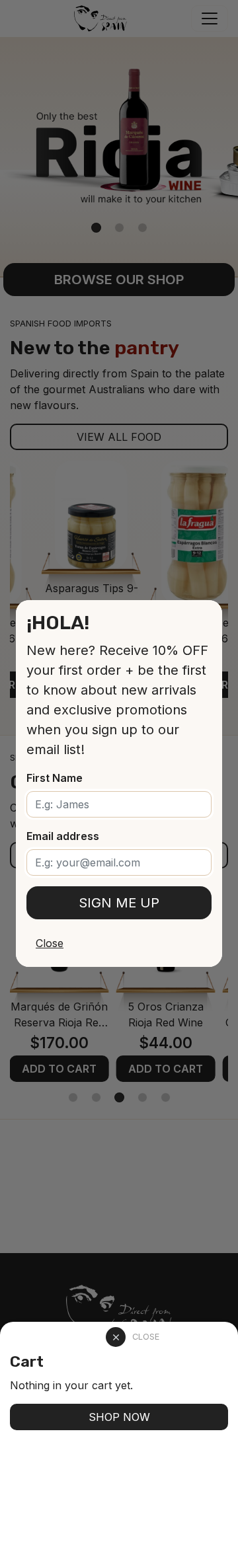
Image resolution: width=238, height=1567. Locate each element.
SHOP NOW (119, 1417)
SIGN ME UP (119, 902)
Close (49, 943)
